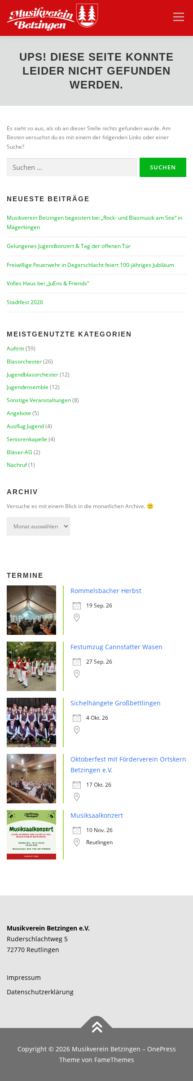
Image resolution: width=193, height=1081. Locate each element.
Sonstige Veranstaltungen (39, 400)
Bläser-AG (19, 452)
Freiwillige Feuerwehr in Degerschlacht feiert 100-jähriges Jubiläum (90, 265)
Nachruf (17, 465)
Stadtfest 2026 (25, 302)
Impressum (24, 977)
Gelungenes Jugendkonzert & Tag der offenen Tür (69, 246)
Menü (178, 17)
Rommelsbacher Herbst (105, 590)
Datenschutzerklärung (40, 992)
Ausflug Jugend (25, 426)
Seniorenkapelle (27, 439)
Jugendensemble (27, 387)
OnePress (161, 1049)
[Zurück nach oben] (97, 1028)
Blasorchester (24, 361)
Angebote (19, 413)
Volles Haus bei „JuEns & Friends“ (48, 283)
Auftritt (15, 348)
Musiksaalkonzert (96, 815)
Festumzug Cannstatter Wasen (116, 646)
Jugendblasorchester (32, 374)
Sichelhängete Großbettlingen (115, 703)
